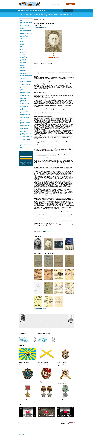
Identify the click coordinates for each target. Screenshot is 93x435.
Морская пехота (24, 57)
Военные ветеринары (25, 92)
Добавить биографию (68, 10)
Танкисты (22, 54)
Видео (36, 10)
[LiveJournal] (41, 27)
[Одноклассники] (35, 27)
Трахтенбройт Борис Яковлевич (24, 340)
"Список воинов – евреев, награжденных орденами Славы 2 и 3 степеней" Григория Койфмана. (43, 400)
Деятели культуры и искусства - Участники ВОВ (25, 81)
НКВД (21, 49)
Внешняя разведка (24, 36)
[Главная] (29, 4)
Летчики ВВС (23, 59)
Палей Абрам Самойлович (23, 338)
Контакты (43, 10)
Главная (27, 10)
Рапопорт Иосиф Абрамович (42, 338)
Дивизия (22, 43)
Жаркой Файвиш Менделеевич (42, 337)
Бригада (22, 44)
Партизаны (23, 70)
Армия (21, 39)
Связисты (22, 64)
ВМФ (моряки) (23, 52)
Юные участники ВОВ (25, 144)
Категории (23, 10)
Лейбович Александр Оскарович (43, 336)
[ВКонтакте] (34, 27)
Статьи (39, 10)
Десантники (23, 62)
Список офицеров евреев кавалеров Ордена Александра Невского (24, 381)
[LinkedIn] (39, 27)
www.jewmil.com (22, 423)
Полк (21, 46)
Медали (22, 28)
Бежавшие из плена (25, 122)
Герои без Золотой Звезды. (23, 399)
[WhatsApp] (43, 27)
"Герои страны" (47, 231)
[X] (38, 27)
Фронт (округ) (23, 38)
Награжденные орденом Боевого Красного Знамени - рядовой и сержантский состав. (43, 382)
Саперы (22, 65)
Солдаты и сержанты (25, 68)
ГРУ (21, 51)
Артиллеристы (23, 56)
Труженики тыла (24, 111)
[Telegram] (46, 27)
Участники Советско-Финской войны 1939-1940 (25, 141)
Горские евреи (23, 112)
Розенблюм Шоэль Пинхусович (23, 341)
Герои (21, 20)
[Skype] (45, 27)
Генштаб (22, 31)
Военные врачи (24, 90)
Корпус (22, 41)
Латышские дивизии (25, 114)
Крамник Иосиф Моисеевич (23, 337)
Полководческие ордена (26, 22)
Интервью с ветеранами (26, 148)
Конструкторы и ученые (26, 75)
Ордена (22, 27)
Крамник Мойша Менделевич (23, 336)
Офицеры (22, 67)
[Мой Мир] (37, 27)
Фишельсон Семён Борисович (42, 339)
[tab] (26, 20)
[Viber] (42, 27)
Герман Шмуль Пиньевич (22, 339)
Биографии (32, 10)
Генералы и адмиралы (25, 30)
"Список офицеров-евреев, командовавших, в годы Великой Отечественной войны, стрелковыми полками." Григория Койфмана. (62, 382)
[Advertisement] (26, 180)
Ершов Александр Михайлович (42, 340)
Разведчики (23, 60)
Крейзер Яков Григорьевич (42, 341)
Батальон (22, 47)
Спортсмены (23, 100)
